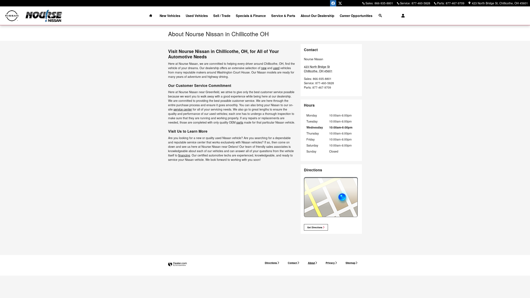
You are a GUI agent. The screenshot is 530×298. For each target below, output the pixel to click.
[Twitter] (340, 3)
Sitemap (350, 263)
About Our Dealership (317, 15)
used (276, 68)
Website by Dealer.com (177, 264)
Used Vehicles (197, 15)
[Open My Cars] (402, 15)
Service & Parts (283, 15)
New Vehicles (170, 15)
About (311, 263)
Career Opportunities (356, 15)
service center (182, 109)
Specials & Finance (251, 15)
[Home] (12, 16)
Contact (292, 263)
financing (184, 155)
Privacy (330, 263)
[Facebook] (333, 3)
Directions (271, 263)
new (263, 68)
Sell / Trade (221, 15)
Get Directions (314, 227)
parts (239, 122)
